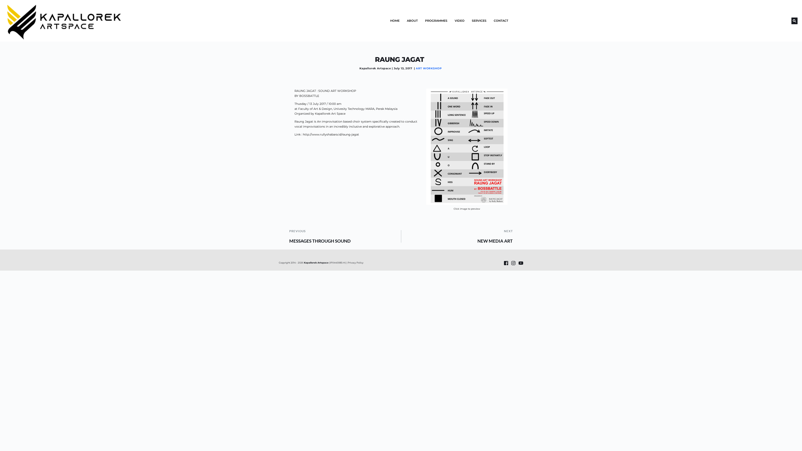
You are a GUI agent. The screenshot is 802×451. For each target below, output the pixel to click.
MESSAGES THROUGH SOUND (320, 240)
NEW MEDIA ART (495, 240)
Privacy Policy (355, 262)
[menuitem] (395, 20)
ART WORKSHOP (429, 68)
